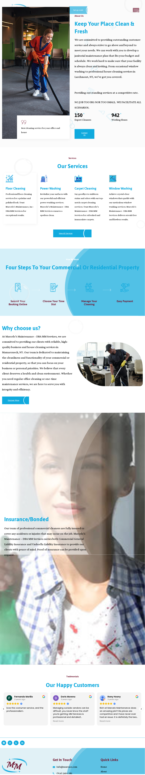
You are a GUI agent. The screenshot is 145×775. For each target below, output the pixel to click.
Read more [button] (58, 721)
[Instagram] (10, 743)
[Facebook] (3, 743)
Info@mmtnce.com (66, 767)
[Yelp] (16, 743)
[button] (141, 709)
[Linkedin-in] (22, 743)
